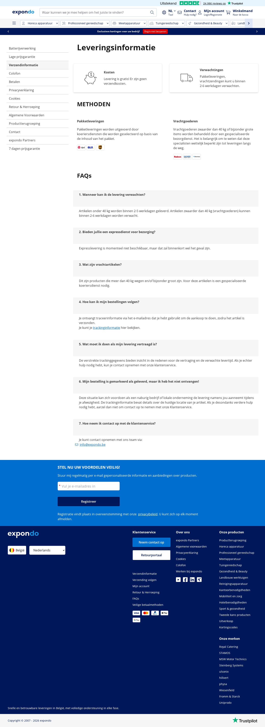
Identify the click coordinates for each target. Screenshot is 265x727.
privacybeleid (148, 514)
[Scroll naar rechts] (256, 31)
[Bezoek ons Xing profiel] (199, 581)
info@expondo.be (93, 444)
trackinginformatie (106, 328)
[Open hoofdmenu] (14, 23)
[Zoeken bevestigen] (152, 12)
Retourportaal (151, 555)
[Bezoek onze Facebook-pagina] (185, 581)
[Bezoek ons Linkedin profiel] (192, 581)
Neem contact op (151, 542)
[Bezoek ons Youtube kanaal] (178, 581)
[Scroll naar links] (8, 31)
